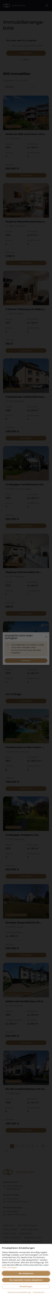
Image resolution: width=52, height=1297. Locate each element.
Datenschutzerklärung (19, 1292)
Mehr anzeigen (9, 1267)
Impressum (38, 1292)
